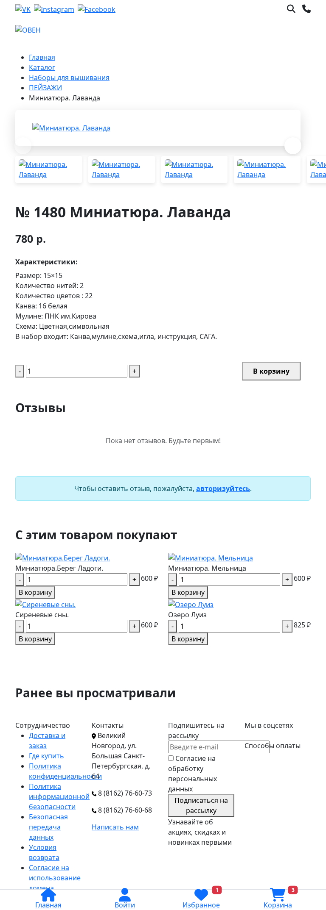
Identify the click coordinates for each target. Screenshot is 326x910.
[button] (292, 145)
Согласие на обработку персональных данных (192, 773)
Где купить (46, 755)
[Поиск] (291, 9)
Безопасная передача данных (48, 827)
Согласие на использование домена (55, 878)
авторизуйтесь (223, 488)
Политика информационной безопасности (59, 796)
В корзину (271, 371)
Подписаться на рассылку (201, 805)
